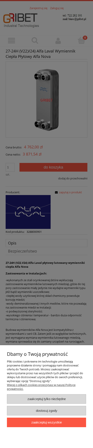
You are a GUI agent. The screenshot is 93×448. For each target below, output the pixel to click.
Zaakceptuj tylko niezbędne (46, 399)
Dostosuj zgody (46, 410)
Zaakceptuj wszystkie (46, 422)
